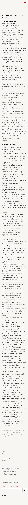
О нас (3, 451)
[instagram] (3, 496)
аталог (4, 460)
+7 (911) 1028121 (10, 473)
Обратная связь (6, 456)
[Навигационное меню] (25, 2)
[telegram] (5, 496)
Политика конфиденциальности (10, 482)
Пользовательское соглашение (10, 481)
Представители (6, 458)
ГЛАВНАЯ (5, 448)
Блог (3, 453)
